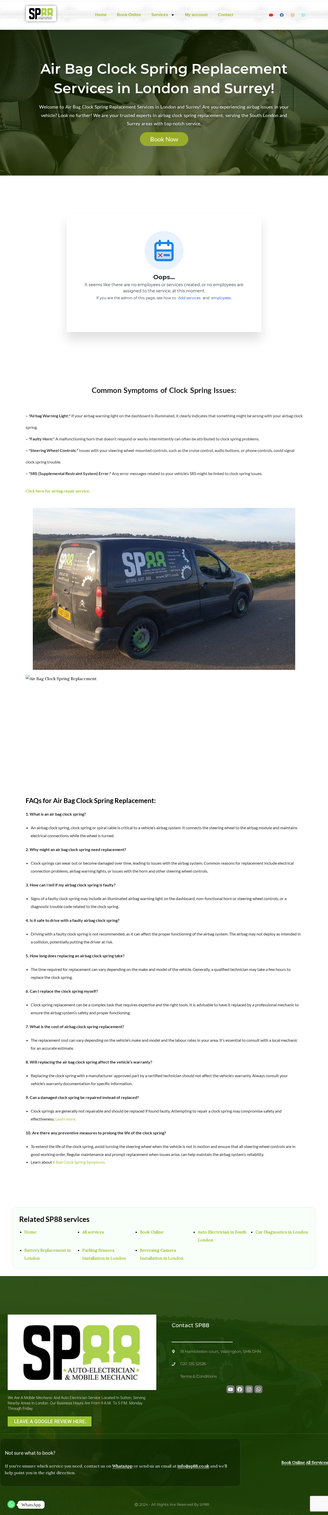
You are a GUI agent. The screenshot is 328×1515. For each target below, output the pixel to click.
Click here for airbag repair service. (58, 490)
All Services (317, 1462)
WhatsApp (122, 1466)
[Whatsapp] (11, 1505)
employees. (221, 298)
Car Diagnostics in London (281, 1231)
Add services (190, 298)
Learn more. (65, 1118)
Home (101, 15)
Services (159, 15)
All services (93, 1231)
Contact (225, 15)
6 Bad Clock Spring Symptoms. (79, 1162)
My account (196, 15)
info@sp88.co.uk (193, 1466)
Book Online (129, 15)
